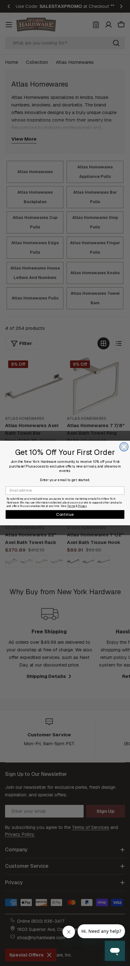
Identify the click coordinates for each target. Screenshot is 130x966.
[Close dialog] (124, 447)
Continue (65, 514)
